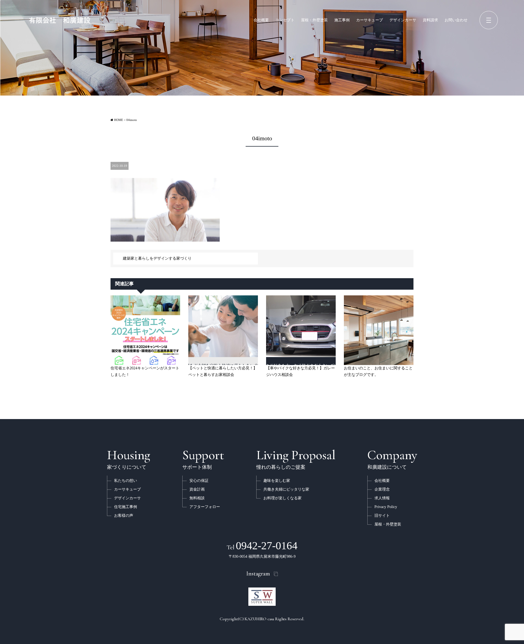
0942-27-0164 (262, 545)
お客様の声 (123, 516)
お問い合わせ (456, 20)
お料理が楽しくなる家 (282, 498)
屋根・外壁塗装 (314, 20)
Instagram (258, 573)
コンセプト (284, 20)
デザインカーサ (402, 20)
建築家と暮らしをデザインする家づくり (157, 258)
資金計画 (197, 489)
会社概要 (261, 20)
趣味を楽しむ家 (276, 481)
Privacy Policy (385, 507)
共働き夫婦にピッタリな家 (286, 489)
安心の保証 (199, 481)
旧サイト (382, 516)
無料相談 (197, 498)
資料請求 (430, 20)
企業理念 (382, 489)
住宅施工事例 (125, 507)
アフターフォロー (204, 507)
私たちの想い (125, 481)
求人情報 (382, 498)
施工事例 (342, 20)
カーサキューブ (369, 20)
